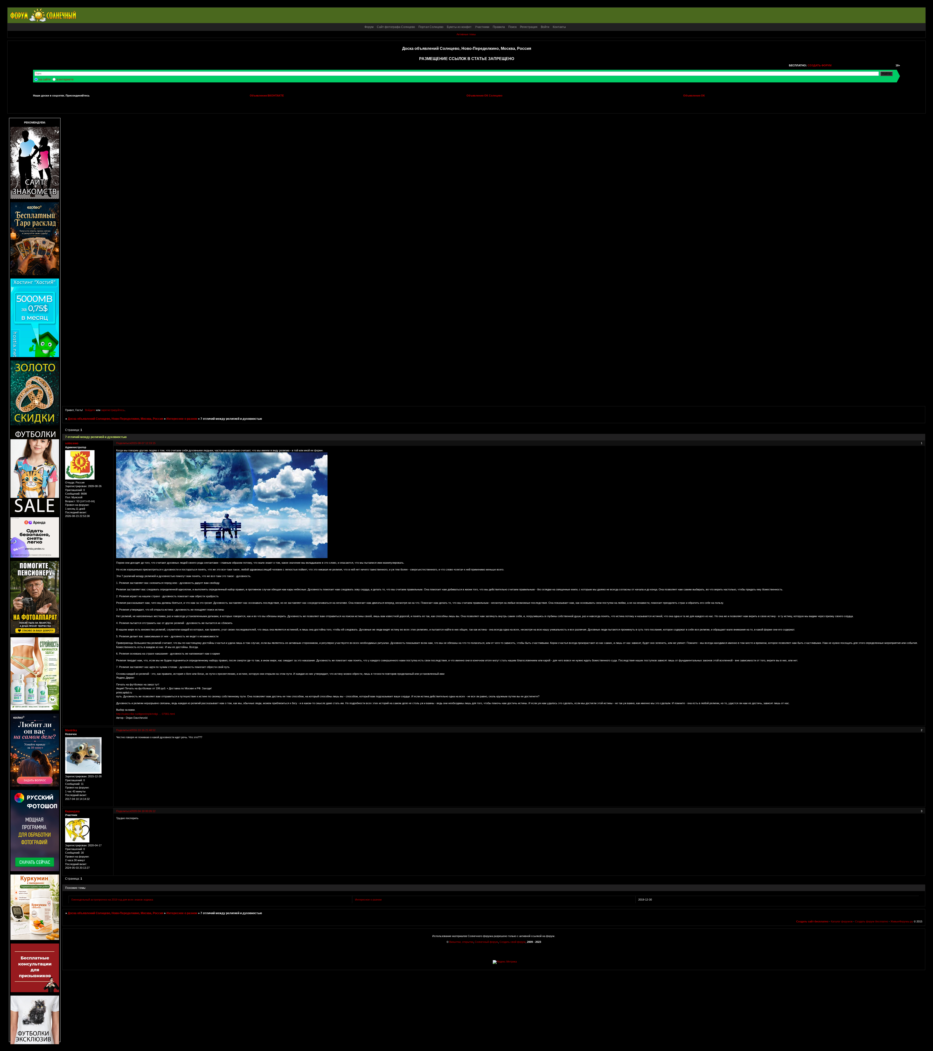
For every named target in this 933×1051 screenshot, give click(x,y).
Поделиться (123, 443)
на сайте (45, 79)
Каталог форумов (842, 921)
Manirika (71, 730)
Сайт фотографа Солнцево (396, 27)
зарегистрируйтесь (113, 410)
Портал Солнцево (430, 27)
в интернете (65, 79)
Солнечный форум (486, 941)
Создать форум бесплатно (871, 921)
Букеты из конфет (459, 27)
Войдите (90, 410)
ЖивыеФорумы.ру (901, 921)
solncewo (71, 443)
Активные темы (466, 34)
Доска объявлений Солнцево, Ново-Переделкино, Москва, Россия (115, 418)
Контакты (559, 27)
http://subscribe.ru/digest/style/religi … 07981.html (145, 713)
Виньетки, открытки (461, 941)
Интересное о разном (181, 418)
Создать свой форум (513, 941)
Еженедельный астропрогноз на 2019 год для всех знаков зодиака (112, 899)
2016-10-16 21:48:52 (143, 730)
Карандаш (72, 811)
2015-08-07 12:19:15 (143, 443)
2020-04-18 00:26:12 (143, 811)
